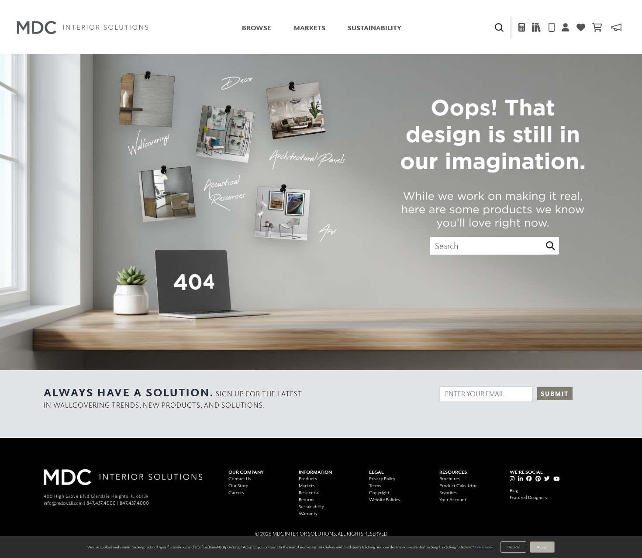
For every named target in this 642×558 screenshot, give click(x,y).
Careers (236, 492)
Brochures (449, 478)
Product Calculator (458, 485)
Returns (306, 499)
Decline (513, 546)
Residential (309, 492)
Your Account (452, 499)
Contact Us (239, 478)
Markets (309, 27)
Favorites (447, 492)
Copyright (379, 492)
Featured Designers (528, 497)
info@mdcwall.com (63, 503)
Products (308, 478)
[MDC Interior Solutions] (82, 27)
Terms (375, 485)
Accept (542, 546)
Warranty (308, 513)
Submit (555, 393)
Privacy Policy (382, 478)
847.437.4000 (101, 503)
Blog (514, 490)
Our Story (238, 485)
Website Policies (384, 499)
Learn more (484, 546)
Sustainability (374, 27)
